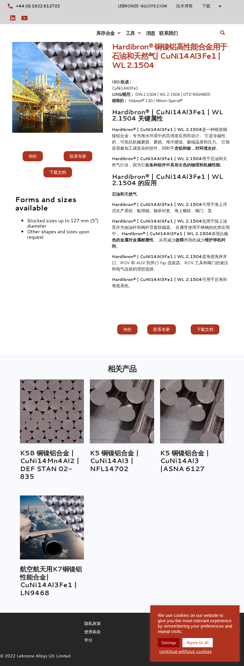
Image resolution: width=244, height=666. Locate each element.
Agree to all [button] (198, 642)
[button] (221, 6)
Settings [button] (168, 642)
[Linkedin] (13, 18)
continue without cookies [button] (185, 651)
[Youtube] (25, 18)
